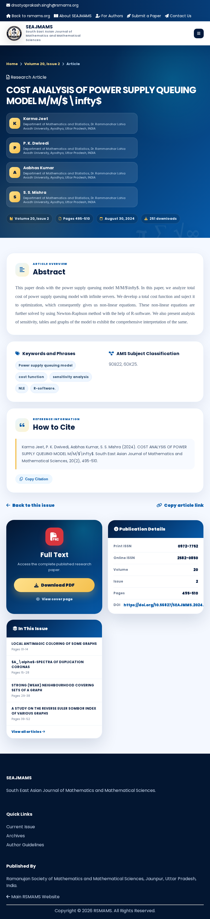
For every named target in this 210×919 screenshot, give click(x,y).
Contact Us (180, 16)
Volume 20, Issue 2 (42, 63)
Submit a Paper (146, 16)
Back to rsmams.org (30, 16)
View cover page (57, 599)
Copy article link (184, 505)
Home (12, 63)
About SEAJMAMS (75, 16)
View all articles (26, 731)
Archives (15, 836)
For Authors (111, 16)
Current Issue (20, 827)
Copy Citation (36, 479)
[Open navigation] (199, 33)
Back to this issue (33, 505)
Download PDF (58, 585)
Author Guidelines (25, 845)
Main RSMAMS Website (35, 897)
